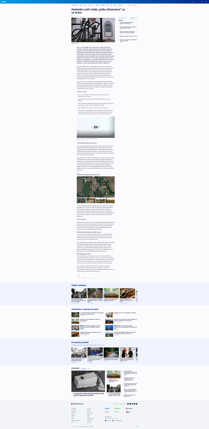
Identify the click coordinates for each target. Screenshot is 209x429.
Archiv (88, 277)
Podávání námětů (90, 418)
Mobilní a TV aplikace (75, 420)
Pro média (89, 408)
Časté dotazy (89, 420)
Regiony (97, 5)
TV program (73, 408)
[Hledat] (202, 1)
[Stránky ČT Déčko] (107, 411)
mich (72, 15)
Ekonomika (102, 5)
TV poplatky (73, 411)
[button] (96, 127)
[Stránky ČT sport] (118, 408)
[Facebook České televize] (130, 404)
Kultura (115, 5)
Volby (85, 5)
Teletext (73, 413)
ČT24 (92, 277)
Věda (111, 5)
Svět (93, 5)
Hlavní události (75, 5)
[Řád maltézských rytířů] (93, 30)
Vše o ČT (73, 422)
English (79, 426)
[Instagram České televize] (128, 404)
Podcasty (120, 5)
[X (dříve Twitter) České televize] (134, 404)
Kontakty (89, 422)
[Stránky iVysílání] (129, 408)
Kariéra (88, 417)
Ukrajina (81, 5)
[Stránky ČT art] (117, 411)
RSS (137, 426)
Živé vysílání (73, 410)
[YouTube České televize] (132, 404)
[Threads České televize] (137, 404)
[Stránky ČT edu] (128, 411)
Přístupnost (91, 426)
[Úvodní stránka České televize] (77, 404)
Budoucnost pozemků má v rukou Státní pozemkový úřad (86, 138)
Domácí (89, 5)
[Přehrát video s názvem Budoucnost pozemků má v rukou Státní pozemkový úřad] (96, 127)
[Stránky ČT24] (107, 408)
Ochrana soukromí (85, 426)
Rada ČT (88, 415)
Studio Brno (89, 411)
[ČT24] (3, 1)
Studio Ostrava (90, 413)
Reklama (88, 410)
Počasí (107, 5)
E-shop (72, 418)
